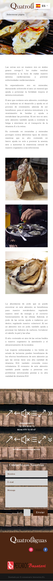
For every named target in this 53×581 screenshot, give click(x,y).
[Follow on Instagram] (31, 549)
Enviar (40, 512)
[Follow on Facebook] (45, 549)
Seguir (39, 550)
